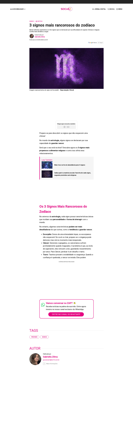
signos (44, 337)
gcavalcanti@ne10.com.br (51, 360)
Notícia (39, 21)
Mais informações (51, 364)
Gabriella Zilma (40, 37)
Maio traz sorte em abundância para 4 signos (69, 165)
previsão (34, 337)
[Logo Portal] (66, 9)
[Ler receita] (65, 127)
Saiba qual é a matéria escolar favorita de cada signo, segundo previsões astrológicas (72, 174)
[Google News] (96, 42)
